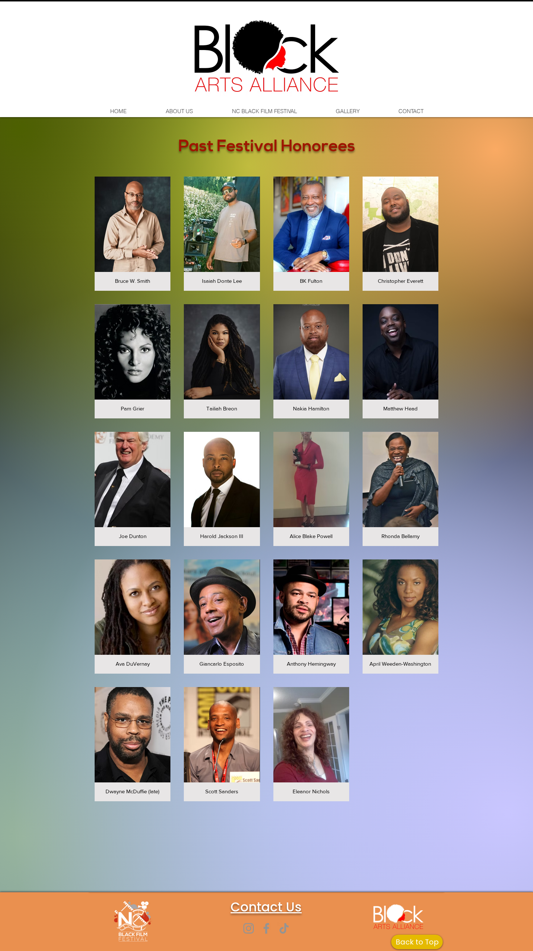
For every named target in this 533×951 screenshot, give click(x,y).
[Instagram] (248, 928)
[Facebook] (266, 928)
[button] (132, 234)
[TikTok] (284, 928)
